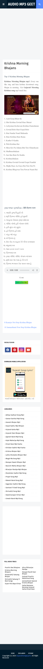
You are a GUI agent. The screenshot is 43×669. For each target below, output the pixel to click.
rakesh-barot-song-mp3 (14, 480)
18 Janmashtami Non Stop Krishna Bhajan (20, 327)
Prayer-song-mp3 (12, 477)
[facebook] (8, 349)
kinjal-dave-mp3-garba (14, 444)
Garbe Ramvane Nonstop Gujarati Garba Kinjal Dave (28, 587)
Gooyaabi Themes (21, 665)
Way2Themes (23, 663)
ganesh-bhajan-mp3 (13, 422)
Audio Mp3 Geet (21, 4)
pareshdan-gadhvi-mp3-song (16, 473)
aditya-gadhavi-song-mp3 (15, 415)
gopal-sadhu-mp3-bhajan (15, 426)
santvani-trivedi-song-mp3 (15, 487)
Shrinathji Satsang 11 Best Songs (12, 580)
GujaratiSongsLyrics (23, 656)
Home (13, 653)
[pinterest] (15, 349)
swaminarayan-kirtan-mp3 (15, 495)
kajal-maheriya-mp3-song (15, 440)
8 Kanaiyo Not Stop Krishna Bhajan (18, 322)
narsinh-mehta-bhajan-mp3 (15, 466)
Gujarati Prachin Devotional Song (28, 577)
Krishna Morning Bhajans (11, 571)
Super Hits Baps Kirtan (13, 583)
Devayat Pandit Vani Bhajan (29, 573)
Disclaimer (21, 653)
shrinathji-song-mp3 (13, 491)
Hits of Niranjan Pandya (27, 568)
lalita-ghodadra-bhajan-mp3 (16, 455)
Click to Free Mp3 (21, 282)
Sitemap (30, 653)
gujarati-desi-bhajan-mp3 (15, 433)
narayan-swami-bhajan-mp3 (16, 462)
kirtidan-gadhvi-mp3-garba (15, 448)
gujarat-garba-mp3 (12, 429)
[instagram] (21, 349)
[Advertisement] (21, 34)
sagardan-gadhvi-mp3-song (15, 484)
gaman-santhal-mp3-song (15, 418)
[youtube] (28, 349)
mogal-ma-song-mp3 (13, 458)
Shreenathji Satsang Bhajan (12, 575)
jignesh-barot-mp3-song (14, 437)
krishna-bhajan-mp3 (13, 451)
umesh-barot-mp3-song (14, 498)
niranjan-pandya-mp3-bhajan (16, 469)
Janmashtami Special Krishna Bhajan (29, 582)
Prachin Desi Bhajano (12, 567)
